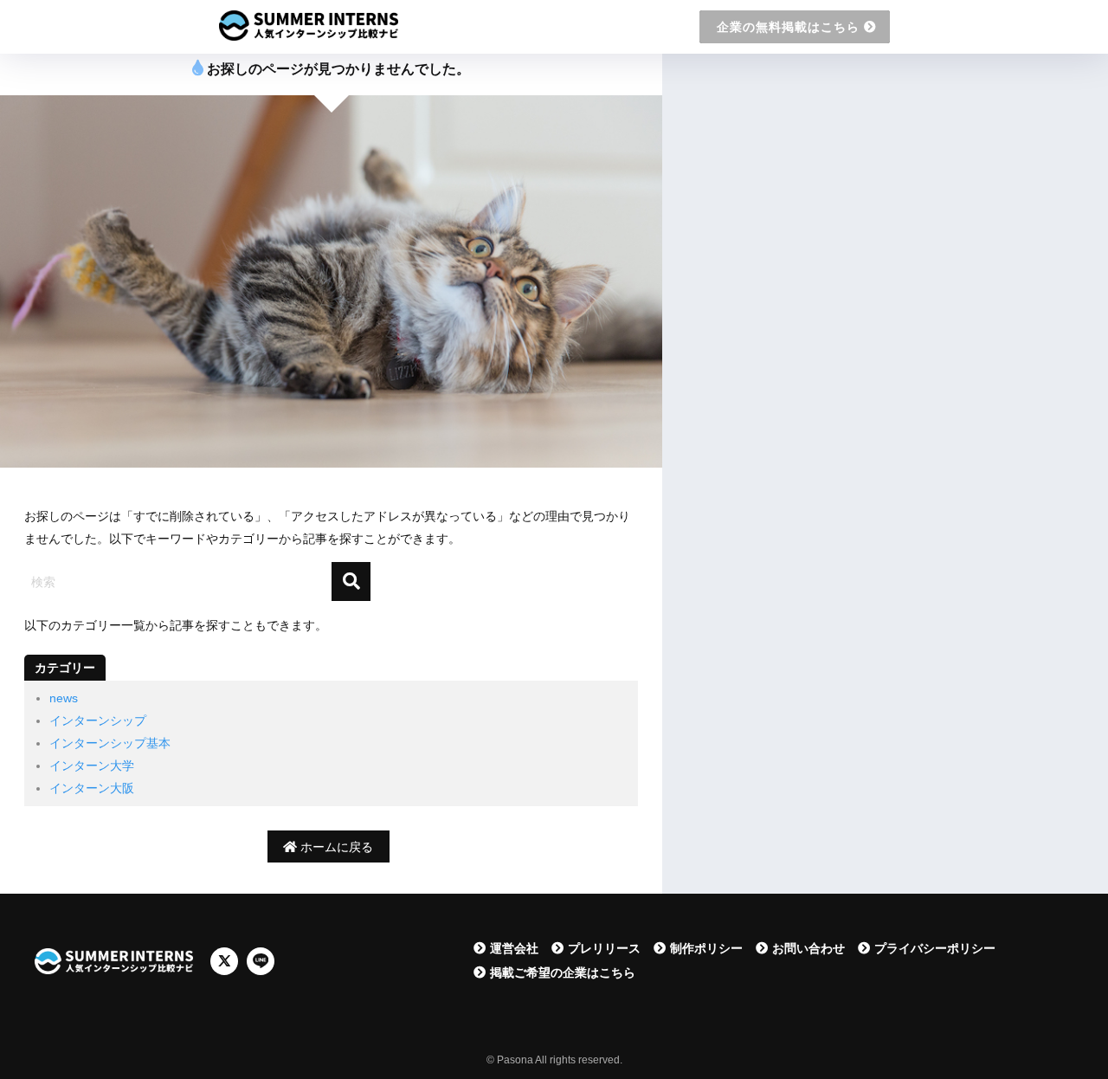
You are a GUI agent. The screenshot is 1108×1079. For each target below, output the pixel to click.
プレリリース (604, 948)
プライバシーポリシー (934, 948)
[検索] (351, 581)
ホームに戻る (335, 847)
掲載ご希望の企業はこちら (562, 972)
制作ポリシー (706, 948)
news (63, 698)
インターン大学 (91, 765)
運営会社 (514, 948)
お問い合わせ (808, 948)
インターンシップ (97, 720)
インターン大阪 (91, 788)
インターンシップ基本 (110, 743)
